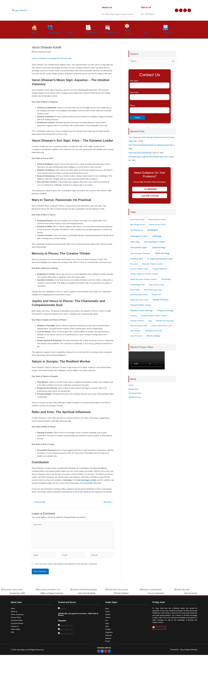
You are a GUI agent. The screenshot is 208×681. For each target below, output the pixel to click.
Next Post (109, 502)
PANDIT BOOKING (92, 32)
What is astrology (153, 336)
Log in (131, 385)
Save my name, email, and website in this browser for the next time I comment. (66, 564)
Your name (134, 81)
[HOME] (34, 27)
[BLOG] (146, 27)
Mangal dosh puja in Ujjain (139, 300)
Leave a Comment (39, 58)
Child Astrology (159, 247)
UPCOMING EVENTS (111, 32)
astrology (157, 236)
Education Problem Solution (152, 264)
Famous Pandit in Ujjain (139, 269)
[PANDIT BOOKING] (88, 27)
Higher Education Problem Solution (143, 279)
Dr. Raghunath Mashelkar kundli (159, 259)
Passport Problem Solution (140, 305)
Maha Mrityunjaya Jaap (153, 290)
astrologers (152, 230)
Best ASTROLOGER (53, 32)
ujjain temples (135, 331)
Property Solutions (137, 321)
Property (133, 316)
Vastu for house (136, 336)
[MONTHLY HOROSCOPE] (127, 25)
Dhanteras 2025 (136, 259)
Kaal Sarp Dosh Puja (156, 285)
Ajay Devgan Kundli (137, 224)
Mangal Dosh (156, 294)
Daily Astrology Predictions (140, 253)
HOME (34, 32)
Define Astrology (162, 253)
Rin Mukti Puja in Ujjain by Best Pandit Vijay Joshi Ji (149, 157)
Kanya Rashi (135, 290)
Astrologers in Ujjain (139, 236)
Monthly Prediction (161, 300)
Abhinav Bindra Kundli (157, 220)
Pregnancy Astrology (165, 311)
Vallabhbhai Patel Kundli (153, 331)
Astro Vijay (135, 242)
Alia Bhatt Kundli (136, 230)
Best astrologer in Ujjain (154, 242)
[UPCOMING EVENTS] (107, 27)
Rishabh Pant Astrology (165, 321)
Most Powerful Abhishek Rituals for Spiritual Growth (149, 145)
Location (69, 32)
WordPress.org (134, 397)
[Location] (69, 27)
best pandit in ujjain (138, 247)
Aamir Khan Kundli (137, 220)
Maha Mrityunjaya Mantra (139, 294)
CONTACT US (167, 32)
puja (150, 321)
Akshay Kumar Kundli (157, 224)
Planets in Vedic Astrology (141, 310)
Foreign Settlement (160, 269)
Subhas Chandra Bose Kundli (161, 326)
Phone (132, 105)
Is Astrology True (137, 285)
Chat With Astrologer (150, 196)
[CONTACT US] (165, 27)
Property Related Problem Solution (154, 316)
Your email (134, 92)
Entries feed (133, 389)
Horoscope (166, 279)
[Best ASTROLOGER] (49, 27)
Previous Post (38, 502)
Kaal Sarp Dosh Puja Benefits (140, 153)
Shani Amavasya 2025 (138, 326)
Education (134, 264)
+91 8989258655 (150, 189)
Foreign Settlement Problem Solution (144, 274)
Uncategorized (53, 58)
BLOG (146, 32)
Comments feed (135, 393)
